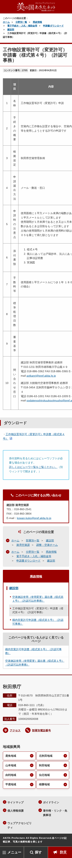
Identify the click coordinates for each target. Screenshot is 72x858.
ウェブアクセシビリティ (19, 825)
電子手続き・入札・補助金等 (22, 25)
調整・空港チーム (47, 544)
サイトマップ (15, 802)
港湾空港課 (23, 544)
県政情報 (37, 22)
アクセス (15, 730)
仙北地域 (44, 774)
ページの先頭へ (65, 841)
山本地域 (10, 765)
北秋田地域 (45, 755)
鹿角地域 (10, 755)
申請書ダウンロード (53, 25)
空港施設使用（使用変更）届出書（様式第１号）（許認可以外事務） (37, 598)
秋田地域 (44, 765)
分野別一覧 (21, 22)
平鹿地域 (10, 784)
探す (38, 852)
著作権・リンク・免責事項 (55, 813)
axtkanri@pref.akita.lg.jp (41, 375)
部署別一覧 (32, 540)
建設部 (10, 29)
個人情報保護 (15, 810)
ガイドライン (51, 802)
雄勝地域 (44, 784)
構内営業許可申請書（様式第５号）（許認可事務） (37, 621)
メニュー (14, 852)
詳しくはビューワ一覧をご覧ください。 (33, 467)
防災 (63, 852)
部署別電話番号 (41, 730)
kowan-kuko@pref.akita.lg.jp (34, 518)
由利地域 (10, 774)
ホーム (6, 22)
